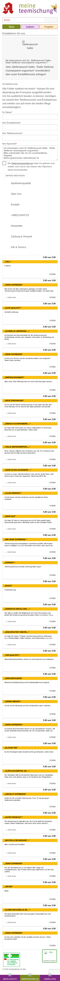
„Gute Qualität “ (13, 308)
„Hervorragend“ (13, 678)
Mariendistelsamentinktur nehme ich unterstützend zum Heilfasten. (29, 659)
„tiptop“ (8, 887)
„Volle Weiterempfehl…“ (17, 447)
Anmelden (50, 978)
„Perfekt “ (9, 563)
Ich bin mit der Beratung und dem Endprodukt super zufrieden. (27, 705)
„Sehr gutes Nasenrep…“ (17, 470)
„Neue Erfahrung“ (14, 401)
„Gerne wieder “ (12, 701)
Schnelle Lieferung (11, 312)
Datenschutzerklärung (22, 163)
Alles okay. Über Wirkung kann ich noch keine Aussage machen (28, 381)
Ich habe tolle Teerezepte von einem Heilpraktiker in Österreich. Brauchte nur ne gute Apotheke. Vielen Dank (28, 429)
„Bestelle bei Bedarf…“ (17, 840)
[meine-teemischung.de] (30, 8)
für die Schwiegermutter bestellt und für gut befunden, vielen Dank (28, 752)
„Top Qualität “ (12, 655)
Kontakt (15, 204)
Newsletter (17, 226)
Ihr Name (6, 112)
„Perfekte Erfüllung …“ (17, 609)
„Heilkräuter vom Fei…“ (16, 632)
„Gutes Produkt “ (13, 817)
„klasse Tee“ (11, 748)
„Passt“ (8, 586)
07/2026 (53, 274)
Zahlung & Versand (21, 236)
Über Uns (16, 194)
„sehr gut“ (10, 516)
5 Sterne (7, 266)
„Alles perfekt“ (12, 493)
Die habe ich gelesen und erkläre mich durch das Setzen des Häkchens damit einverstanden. (31, 166)
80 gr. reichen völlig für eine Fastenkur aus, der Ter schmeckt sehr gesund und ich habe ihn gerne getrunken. (29, 452)
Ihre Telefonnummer (12, 133)
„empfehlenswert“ (14, 377)
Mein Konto (10, 978)
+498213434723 (20, 215)
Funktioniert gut (10, 590)
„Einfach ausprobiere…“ (17, 424)
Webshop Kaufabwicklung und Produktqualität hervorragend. (27, 682)
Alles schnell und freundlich (14, 844)
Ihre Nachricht (9, 143)
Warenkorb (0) (29, 978)
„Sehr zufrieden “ (13, 725)
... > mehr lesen (10, 297)
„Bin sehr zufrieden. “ (15, 539)
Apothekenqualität (21, 183)
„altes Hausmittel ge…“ (16, 771)
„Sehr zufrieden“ (13, 285)
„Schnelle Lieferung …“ (17, 331)
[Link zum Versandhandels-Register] (11, 959)
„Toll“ (7, 262)
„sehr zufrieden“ (13, 863)
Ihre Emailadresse (11, 122)
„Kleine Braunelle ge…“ (17, 910)
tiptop (6, 891)
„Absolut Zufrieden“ (15, 794)
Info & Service (18, 247)
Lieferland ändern (49, 961)
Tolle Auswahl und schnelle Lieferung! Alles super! (22, 567)
